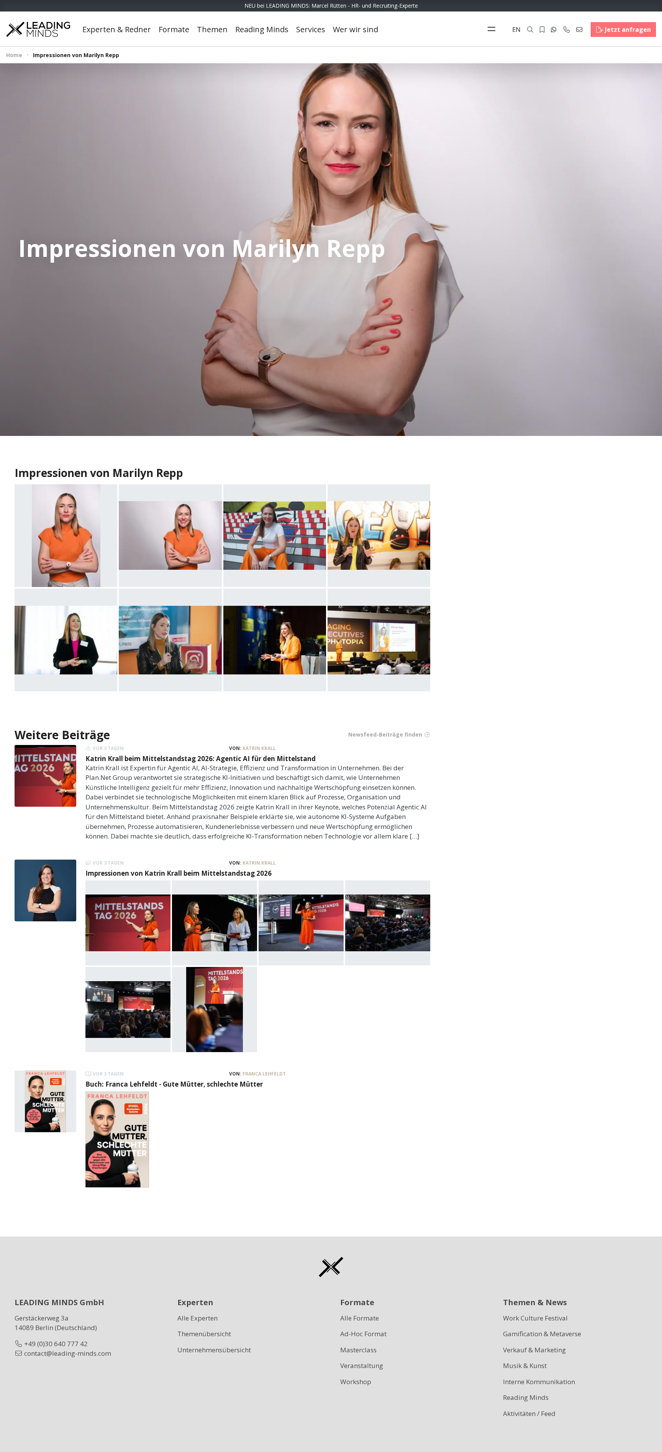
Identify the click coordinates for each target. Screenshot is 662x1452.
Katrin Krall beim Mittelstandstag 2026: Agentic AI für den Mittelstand (200, 758)
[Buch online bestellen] (117, 1138)
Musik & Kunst (525, 1365)
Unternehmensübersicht (214, 1349)
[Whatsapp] (553, 29)
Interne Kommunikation (539, 1381)
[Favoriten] (542, 29)
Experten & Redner (116, 29)
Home (14, 55)
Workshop (355, 1381)
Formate (174, 29)
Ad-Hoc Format (363, 1333)
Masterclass (358, 1349)
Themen (212, 29)
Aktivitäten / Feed (529, 1413)
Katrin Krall (259, 748)
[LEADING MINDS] (38, 28)
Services (310, 29)
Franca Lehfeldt (264, 1074)
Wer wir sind (355, 29)
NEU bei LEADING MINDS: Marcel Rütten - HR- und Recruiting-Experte (331, 5)
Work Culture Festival (535, 1318)
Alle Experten (197, 1318)
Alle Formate (359, 1318)
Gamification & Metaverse (542, 1333)
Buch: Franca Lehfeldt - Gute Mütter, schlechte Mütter (174, 1084)
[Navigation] (493, 29)
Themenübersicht (204, 1333)
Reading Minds (261, 29)
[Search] (530, 29)
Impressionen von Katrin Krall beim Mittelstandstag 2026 (178, 873)
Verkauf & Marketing (534, 1349)
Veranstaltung (361, 1365)
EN (516, 29)
